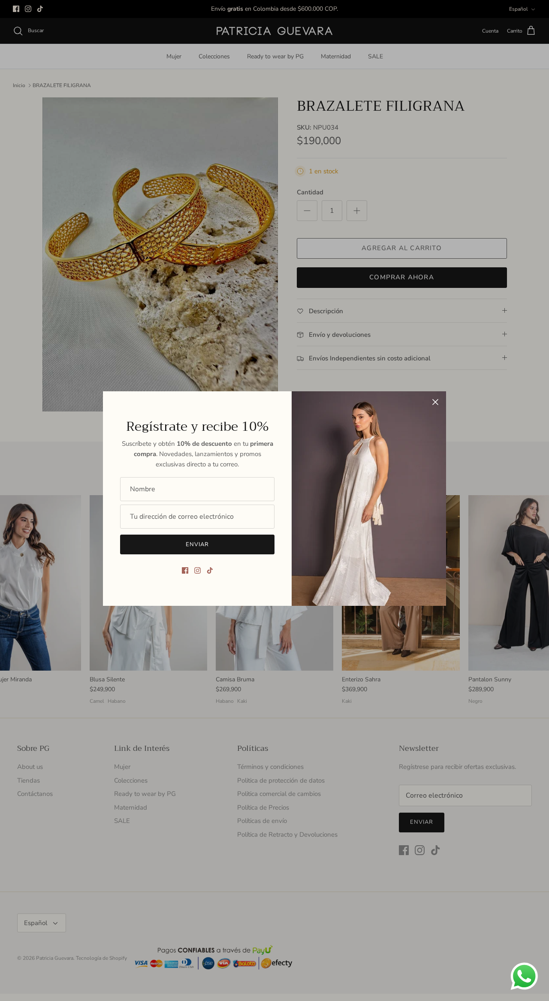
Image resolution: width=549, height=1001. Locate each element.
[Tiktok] (210, 570)
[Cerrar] (435, 402)
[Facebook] (185, 570)
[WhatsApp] (524, 976)
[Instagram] (197, 570)
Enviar (197, 544)
